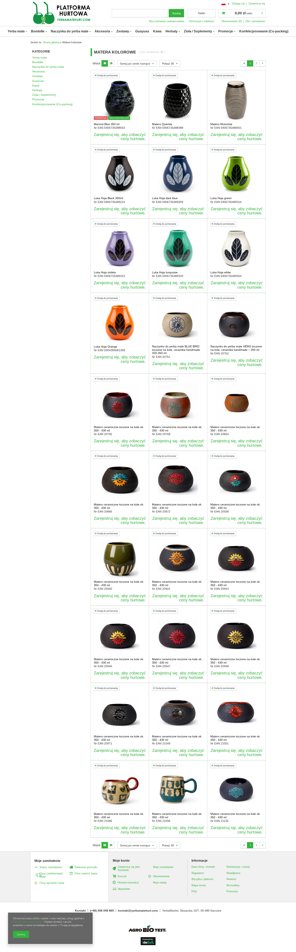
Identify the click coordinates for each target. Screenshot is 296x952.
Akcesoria (102, 31)
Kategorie (41, 51)
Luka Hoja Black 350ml (108, 198)
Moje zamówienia (163, 867)
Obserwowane (161, 876)
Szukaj (176, 13)
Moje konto (121, 860)
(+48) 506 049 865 (102, 910)
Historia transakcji (128, 882)
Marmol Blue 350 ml (106, 124)
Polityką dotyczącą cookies (28, 921)
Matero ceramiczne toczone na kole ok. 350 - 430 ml (119, 428)
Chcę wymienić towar (51, 882)
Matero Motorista (221, 124)
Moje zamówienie (47, 860)
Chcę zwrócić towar (86, 873)
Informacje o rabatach (201, 21)
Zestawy (122, 31)
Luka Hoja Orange (105, 346)
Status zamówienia (50, 867)
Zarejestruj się (256, 3)
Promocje (225, 31)
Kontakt (80, 910)
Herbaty (172, 31)
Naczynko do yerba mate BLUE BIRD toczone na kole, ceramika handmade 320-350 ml (176, 350)
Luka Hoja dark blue (165, 198)
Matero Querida (162, 124)
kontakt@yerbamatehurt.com (138, 910)
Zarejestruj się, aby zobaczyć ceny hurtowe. (120, 136)
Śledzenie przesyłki (86, 867)
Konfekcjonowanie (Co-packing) (263, 31)
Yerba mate (16, 31)
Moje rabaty (160, 882)
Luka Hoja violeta (105, 272)
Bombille (38, 31)
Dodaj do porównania (107, 75)
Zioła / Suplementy (198, 31)
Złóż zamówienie (255, 21)
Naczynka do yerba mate (69, 31)
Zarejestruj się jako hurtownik (129, 868)
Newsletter (124, 888)
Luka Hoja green (221, 198)
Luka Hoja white (220, 272)
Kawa (157, 31)
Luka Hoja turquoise (165, 272)
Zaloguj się (238, 3)
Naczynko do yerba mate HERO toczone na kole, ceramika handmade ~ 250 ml (236, 348)
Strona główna (51, 42)
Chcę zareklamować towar (51, 875)
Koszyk (122, 876)
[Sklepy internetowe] (148, 944)
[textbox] (140, 13)
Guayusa (142, 31)
